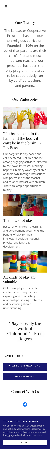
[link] (25, 405)
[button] (6, 6)
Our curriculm (25, 376)
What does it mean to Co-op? (25, 367)
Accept (25, 443)
